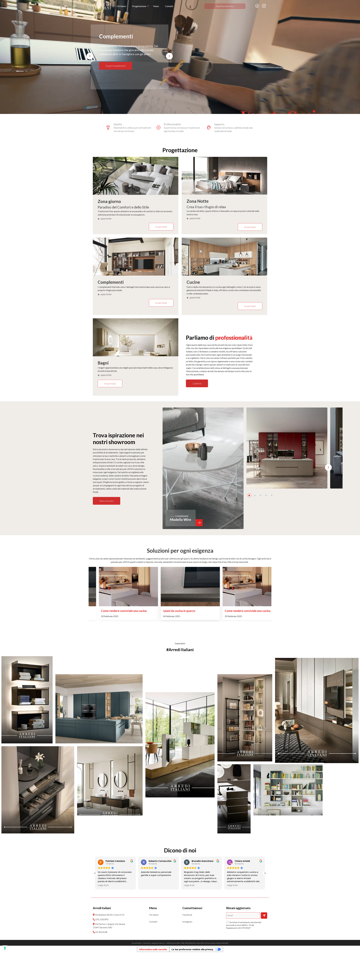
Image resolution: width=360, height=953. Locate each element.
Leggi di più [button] (103, 885)
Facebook (187, 914)
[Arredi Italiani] (102, 6)
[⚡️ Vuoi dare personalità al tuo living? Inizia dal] (288, 789)
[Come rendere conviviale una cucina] (180, 586)
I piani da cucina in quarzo (107, 610)
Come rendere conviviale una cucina (175, 610)
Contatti (169, 6)
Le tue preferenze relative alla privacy (192, 949)
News (156, 6)
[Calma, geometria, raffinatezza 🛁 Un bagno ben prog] (110, 780)
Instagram (187, 921)
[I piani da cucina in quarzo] (118, 586)
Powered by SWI (222, 943)
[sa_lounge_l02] (286, 448)
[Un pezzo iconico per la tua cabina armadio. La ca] (234, 798)
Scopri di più (161, 226)
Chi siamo (153, 914)
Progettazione (139, 6)
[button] (249, 495)
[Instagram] (264, 7)
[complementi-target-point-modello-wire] (203, 468)
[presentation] (89, 56)
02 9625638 (101, 932)
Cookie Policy (200, 943)
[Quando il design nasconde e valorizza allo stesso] (37, 789)
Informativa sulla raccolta (153, 949)
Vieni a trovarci (106, 500)
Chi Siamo (121, 6)
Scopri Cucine (112, 65)
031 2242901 (102, 919)
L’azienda (197, 383)
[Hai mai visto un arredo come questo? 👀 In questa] (27, 699)
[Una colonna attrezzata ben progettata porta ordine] (99, 708)
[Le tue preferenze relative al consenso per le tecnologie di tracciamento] (5, 948)
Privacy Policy (211, 943)
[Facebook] (257, 7)
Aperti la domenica (225, 6)
